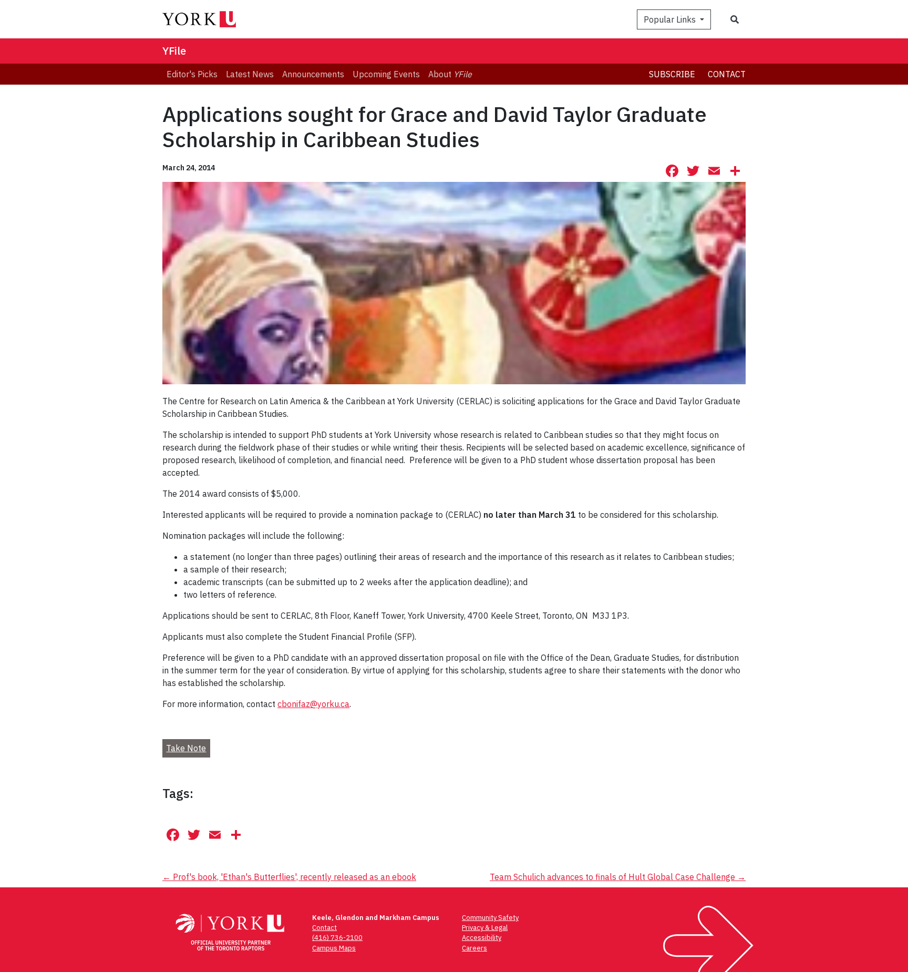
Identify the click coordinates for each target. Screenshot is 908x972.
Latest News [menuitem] (250, 74)
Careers (474, 948)
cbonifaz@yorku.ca (313, 704)
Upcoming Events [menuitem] (386, 74)
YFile (174, 51)
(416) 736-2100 (337, 937)
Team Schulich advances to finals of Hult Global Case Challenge (618, 877)
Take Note (186, 748)
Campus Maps (334, 948)
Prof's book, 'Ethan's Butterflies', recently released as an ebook (289, 877)
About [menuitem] (450, 74)
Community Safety (490, 917)
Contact (727, 74)
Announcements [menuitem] (313, 74)
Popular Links (671, 19)
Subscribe (672, 74)
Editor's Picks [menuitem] (192, 74)
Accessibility (481, 937)
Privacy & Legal (485, 927)
